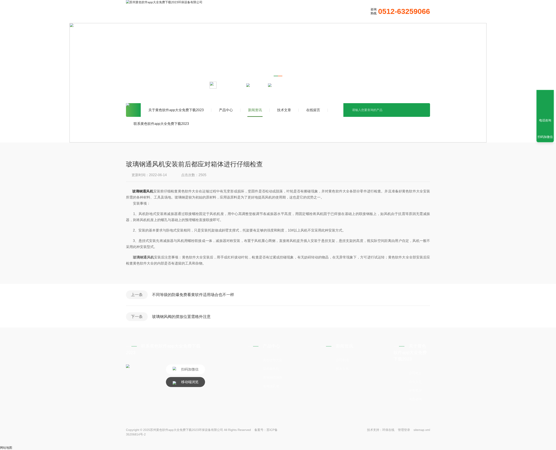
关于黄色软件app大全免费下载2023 (176, 110)
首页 (133, 110)
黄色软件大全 (272, 360)
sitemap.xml (422, 430)
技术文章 (284, 110)
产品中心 (226, 110)
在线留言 (313, 110)
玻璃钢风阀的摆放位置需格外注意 (181, 316)
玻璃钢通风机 (142, 191)
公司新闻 (342, 360)
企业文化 (415, 382)
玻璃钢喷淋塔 (272, 377)
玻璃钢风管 (271, 386)
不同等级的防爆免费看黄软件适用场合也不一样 (193, 295)
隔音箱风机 (271, 369)
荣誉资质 (415, 390)
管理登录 (404, 430)
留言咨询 (415, 399)
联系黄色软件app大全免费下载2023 (161, 124)
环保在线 (388, 430)
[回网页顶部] (545, 104)
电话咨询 (545, 120)
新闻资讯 (255, 110)
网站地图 (6, 447)
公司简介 (415, 373)
